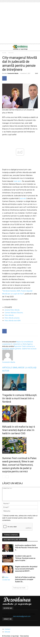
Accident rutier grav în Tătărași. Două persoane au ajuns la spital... (25, 558)
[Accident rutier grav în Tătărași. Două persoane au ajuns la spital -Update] (7, 559)
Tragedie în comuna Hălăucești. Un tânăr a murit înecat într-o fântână (19, 398)
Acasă (4, 53)
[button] (3, 47)
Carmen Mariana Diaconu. (14, 312)
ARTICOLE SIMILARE (12, 367)
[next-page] (7, 476)
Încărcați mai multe (19, 588)
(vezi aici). (18, 181)
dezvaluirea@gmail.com (21, 616)
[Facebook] (4, 78)
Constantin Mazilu (12, 73)
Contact (7, 629)
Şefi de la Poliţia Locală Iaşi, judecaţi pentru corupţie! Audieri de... (25, 579)
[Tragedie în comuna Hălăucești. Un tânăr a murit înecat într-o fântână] (20, 382)
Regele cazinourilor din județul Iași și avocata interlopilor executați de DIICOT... (26, 569)
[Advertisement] (20, 23)
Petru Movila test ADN (13, 320)
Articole (7, 632)
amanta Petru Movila (12, 310)
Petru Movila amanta (12, 318)
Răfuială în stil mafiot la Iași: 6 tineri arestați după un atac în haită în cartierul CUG (18, 430)
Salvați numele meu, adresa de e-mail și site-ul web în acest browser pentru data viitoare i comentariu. (19, 518)
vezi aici (23, 198)
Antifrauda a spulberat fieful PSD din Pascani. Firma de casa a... (26, 547)
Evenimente (6, 452)
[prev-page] (3, 476)
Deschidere (6, 389)
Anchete (11, 53)
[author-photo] (7, 360)
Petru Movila (9, 315)
